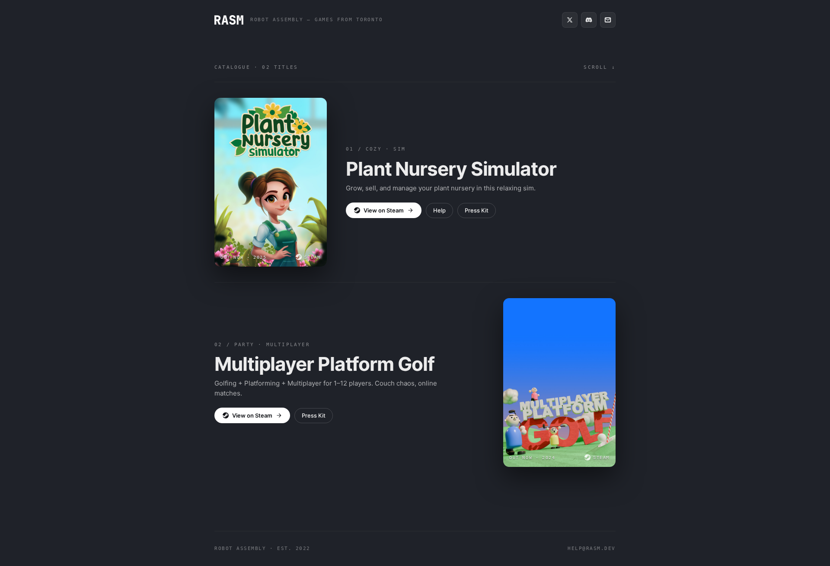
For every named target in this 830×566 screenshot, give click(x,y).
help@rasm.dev (592, 548)
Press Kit (476, 210)
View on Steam (384, 210)
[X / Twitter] (570, 20)
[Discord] (589, 20)
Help (439, 210)
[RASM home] (228, 20)
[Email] (608, 20)
